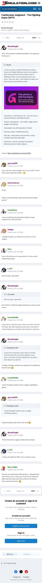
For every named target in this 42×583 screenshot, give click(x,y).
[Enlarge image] (21, 98)
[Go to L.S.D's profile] (4, 270)
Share (10, 554)
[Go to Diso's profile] (4, 250)
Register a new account (21, 526)
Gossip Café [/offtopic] (21, 30)
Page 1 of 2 (21, 38)
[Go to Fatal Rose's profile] (4, 211)
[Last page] (39, 38)
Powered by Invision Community (21, 580)
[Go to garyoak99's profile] (4, 165)
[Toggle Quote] (5, 65)
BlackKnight (8, 28)
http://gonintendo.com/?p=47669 (19, 153)
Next (34, 38)
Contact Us (17, 577)
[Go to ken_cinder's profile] (4, 468)
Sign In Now (21, 541)
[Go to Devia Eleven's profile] (4, 184)
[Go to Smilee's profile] (4, 231)
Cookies (26, 577)
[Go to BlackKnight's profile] (4, 48)
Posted (15, 49)
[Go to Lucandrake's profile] (4, 319)
